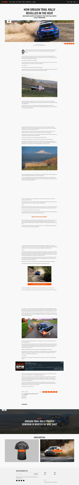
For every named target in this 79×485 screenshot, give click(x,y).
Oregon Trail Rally (36, 393)
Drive (45, 474)
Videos (23, 1)
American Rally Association (27, 393)
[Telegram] (71, 43)
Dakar (13, 1)
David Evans (37, 45)
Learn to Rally (28, 1)
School (71, 1)
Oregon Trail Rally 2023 (24, 394)
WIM (16, 1)
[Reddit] (73, 43)
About (74, 1)
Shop (68, 1)
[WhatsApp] (69, 43)
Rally (11, 1)
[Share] (65, 43)
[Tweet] (67, 43)
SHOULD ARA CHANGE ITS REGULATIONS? (39, 284)
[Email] (56, 392)
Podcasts (19, 1)
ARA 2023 (32, 393)
